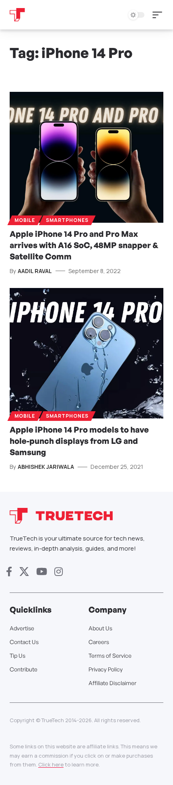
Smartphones (67, 220)
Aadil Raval (35, 271)
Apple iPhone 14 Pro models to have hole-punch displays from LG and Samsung (79, 441)
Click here (51, 764)
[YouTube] (41, 571)
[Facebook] (9, 571)
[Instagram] (58, 571)
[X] (24, 571)
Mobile (24, 220)
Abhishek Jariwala (46, 466)
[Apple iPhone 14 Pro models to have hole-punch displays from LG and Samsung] (86, 353)
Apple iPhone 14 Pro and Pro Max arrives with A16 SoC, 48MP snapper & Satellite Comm (84, 245)
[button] (159, 15)
